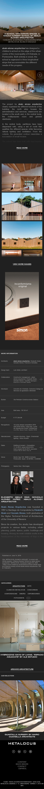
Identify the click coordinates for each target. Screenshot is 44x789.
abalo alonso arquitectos (13, 48)
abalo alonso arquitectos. (22, 361)
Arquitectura (19, 586)
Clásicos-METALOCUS (15, 590)
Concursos (32, 590)
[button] (3, 635)
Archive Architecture (22, 669)
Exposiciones (34, 593)
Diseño (22, 593)
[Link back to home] (22, 745)
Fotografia (19, 598)
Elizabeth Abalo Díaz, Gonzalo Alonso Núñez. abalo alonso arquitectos (22, 499)
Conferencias (11, 593)
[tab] (19, 586)
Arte (29, 586)
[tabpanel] (22, 636)
